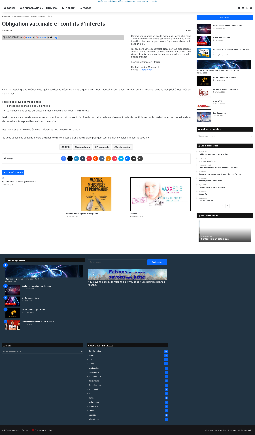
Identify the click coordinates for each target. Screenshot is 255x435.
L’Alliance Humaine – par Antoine (227, 25)
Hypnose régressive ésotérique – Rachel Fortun (218, 70)
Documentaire (95, 376)
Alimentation (94, 419)
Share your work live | (44, 430)
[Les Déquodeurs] (204, 117)
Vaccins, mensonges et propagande (82, 213)
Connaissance (95, 385)
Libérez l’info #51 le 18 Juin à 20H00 (38, 321)
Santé (91, 398)
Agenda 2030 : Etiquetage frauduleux (19, 181)
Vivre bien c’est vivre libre (215, 430)
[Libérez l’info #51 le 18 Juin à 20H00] (12, 325)
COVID (14, 16)
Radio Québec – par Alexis (224, 77)
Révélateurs (94, 381)
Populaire (224, 17)
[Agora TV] (204, 105)
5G (90, 394)
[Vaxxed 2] (160, 194)
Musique (92, 415)
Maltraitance (94, 402)
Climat (91, 411)
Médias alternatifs (244, 430)
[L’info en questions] (204, 41)
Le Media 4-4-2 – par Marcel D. (227, 89)
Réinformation (31, 8)
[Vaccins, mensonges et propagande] (96, 194)
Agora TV (217, 101)
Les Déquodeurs (220, 112)
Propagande (102, 147)
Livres (53, 8)
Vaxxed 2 (134, 213)
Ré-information (95, 351)
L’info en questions (221, 37)
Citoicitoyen (146, 69)
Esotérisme (93, 406)
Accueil (11, 8)
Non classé (93, 389)
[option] (225, 231)
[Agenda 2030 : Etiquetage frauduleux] (32, 178)
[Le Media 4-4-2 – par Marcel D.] (204, 93)
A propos (85, 8)
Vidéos (91, 355)
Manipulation (83, 147)
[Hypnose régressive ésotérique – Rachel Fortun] (224, 64)
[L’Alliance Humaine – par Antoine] (204, 29)
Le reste (69, 8)
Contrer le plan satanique (213, 239)
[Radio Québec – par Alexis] (204, 81)
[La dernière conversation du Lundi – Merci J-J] (204, 53)
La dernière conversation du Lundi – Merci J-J (232, 51)
